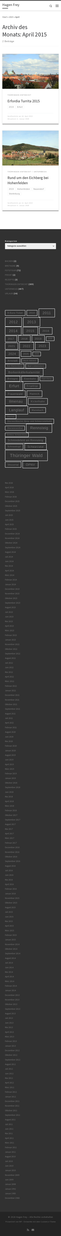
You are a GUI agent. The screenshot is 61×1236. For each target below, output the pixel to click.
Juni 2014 (9, 967)
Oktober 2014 (11, 949)
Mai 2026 (9, 483)
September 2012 (12, 1059)
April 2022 (9, 676)
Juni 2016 (9, 875)
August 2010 (10, 1156)
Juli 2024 (9, 556)
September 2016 (12, 861)
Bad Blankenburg (14, 366)
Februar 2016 (11, 889)
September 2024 (12, 547)
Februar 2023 (11, 635)
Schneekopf (14, 446)
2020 (50, 338)
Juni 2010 (9, 1165)
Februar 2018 (11, 810)
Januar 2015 (10, 939)
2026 (37, 354)
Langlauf (16, 410)
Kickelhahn (38, 401)
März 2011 (9, 1142)
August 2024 (10, 552)
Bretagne (10, 266)
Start (4, 17)
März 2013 (9, 1036)
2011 (47, 313)
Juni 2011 (9, 1129)
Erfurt (14, 386)
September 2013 (12, 1009)
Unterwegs (11, 289)
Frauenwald (15, 393)
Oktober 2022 (11, 649)
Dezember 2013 (12, 995)
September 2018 (12, 787)
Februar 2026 (11, 496)
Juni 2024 (9, 561)
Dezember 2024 (12, 533)
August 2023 (10, 607)
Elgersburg (46, 379)
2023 (42, 346)
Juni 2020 (9, 736)
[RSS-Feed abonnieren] (28, 1230)
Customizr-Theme (48, 1222)
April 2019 (9, 764)
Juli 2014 (9, 962)
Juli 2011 (9, 1124)
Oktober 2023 (11, 598)
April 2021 (9, 722)
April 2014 (9, 976)
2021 (11, 346)
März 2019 (9, 769)
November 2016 (12, 852)
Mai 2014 (9, 972)
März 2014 (9, 981)
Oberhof (10, 417)
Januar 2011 (10, 1152)
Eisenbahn (30, 378)
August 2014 (10, 958)
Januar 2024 (10, 584)
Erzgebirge (32, 386)
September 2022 (12, 653)
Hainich (34, 393)
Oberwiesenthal (15, 428)
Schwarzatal (36, 446)
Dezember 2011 (12, 1101)
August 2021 (10, 713)
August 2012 (10, 1064)
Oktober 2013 (11, 1004)
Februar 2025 (11, 529)
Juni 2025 (9, 520)
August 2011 (10, 1119)
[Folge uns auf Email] (33, 1230)
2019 (38, 338)
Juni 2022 (9, 667)
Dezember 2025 (12, 501)
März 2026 (9, 492)
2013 (31, 322)
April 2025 (9, 524)
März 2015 (9, 930)
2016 (45, 330)
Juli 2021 (9, 718)
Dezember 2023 (12, 589)
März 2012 (9, 1087)
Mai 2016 (9, 879)
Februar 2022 (11, 686)
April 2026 (9, 487)
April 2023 (9, 626)
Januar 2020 (10, 750)
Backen (9, 261)
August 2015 (10, 907)
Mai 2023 (9, 621)
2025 (26, 354)
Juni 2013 (9, 1022)
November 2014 (12, 944)
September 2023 (12, 602)
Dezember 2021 (12, 695)
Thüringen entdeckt (16, 284)
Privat (8, 275)
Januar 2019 (10, 778)
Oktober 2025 (11, 506)
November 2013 (12, 999)
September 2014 (12, 953)
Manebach (37, 410)
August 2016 (10, 866)
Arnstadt (13, 360)
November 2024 (12, 538)
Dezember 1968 (12, 1198)
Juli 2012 (9, 1069)
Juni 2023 (9, 616)
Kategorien (11, 241)
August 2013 (10, 1013)
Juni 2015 (9, 916)
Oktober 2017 (11, 815)
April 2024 (9, 570)
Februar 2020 (11, 746)
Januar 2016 (10, 893)
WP (20, 1222)
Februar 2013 (11, 1041)
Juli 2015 (9, 912)
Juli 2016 (9, 870)
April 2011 (9, 1138)
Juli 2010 (9, 1161)
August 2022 (10, 658)
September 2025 (12, 510)
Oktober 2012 (11, 1055)
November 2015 (12, 898)
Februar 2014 (11, 986)
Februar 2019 (11, 773)
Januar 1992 (10, 1189)
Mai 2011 (9, 1133)
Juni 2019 (9, 759)
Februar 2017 (11, 842)
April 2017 (9, 833)
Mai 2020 (9, 741)
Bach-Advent (29, 361)
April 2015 (9, 925)
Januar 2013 (10, 1046)
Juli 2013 (9, 1018)
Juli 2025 (9, 515)
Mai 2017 (9, 829)
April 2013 (9, 1032)
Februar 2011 (11, 1147)
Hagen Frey (21, 1217)
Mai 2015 (9, 921)
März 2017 (9, 838)
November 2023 (12, 593)
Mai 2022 (9, 672)
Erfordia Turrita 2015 (24, 101)
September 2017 (12, 819)
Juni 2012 (9, 1073)
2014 (13, 331)
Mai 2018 (9, 796)
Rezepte (9, 279)
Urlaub (9, 293)
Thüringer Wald (26, 455)
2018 (24, 338)
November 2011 (12, 1105)
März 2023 (9, 630)
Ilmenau (16, 401)
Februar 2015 (11, 935)
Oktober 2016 (11, 856)
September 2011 (12, 1115)
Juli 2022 (9, 663)
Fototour (10, 270)
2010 (32, 313)
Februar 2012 (11, 1092)
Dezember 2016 (12, 847)
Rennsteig (39, 428)
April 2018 (9, 801)
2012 (13, 322)
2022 (26, 346)
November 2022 (12, 644)
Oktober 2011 (11, 1110)
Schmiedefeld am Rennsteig (25, 440)
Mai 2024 (9, 566)
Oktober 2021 (11, 704)
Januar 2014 (10, 990)
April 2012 (9, 1082)
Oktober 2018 (11, 782)
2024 (12, 354)
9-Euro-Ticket (15, 313)
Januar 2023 (10, 639)
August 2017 (10, 824)
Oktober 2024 (11, 542)
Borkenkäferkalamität (24, 372)
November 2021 (12, 699)
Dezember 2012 (12, 1050)
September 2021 (12, 709)
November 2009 (12, 1175)
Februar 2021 (11, 727)
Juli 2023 (9, 612)
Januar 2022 (10, 690)
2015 (11, 17)
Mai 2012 (9, 1078)
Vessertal (13, 464)
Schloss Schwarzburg (17, 435)
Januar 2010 (10, 1170)
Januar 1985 (10, 1193)
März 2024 (9, 575)
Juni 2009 (9, 1179)
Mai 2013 (9, 1027)
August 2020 (10, 732)
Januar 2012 (10, 1096)
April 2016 (9, 884)
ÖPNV (30, 464)
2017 (11, 338)
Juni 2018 (9, 792)
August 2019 (10, 755)
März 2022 (9, 681)
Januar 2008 (10, 1184)
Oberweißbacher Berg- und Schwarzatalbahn (29, 421)
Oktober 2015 (11, 902)
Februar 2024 (11, 579)
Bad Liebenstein (36, 366)
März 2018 (9, 806)
